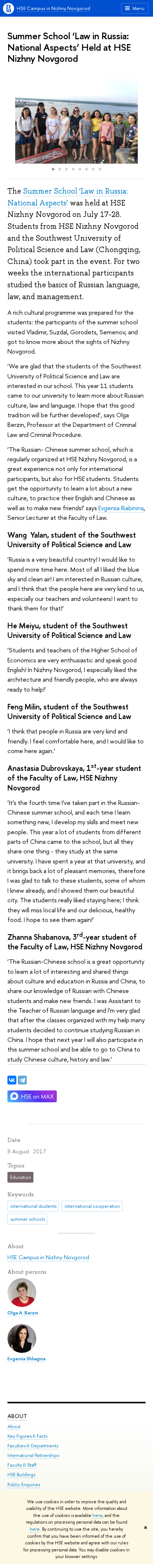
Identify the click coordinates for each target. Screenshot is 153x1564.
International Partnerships (33, 1455)
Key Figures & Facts (27, 1436)
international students (33, 1206)
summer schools (27, 1219)
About (17, 1416)
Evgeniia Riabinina (121, 508)
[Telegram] (22, 1080)
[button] (14, 118)
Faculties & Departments (32, 1446)
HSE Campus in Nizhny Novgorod (53, 8)
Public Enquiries (23, 1484)
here (97, 1515)
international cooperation (92, 1206)
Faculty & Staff (21, 1465)
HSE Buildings (21, 1474)
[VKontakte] (11, 1080)
